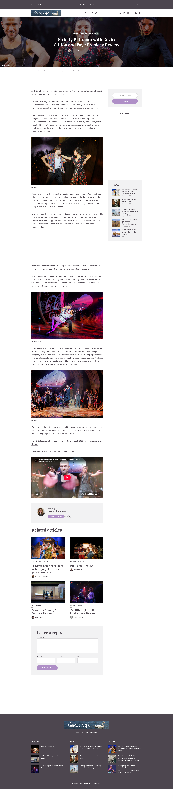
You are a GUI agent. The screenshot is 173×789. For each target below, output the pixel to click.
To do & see (43, 561)
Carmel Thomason (78, 51)
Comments (93, 732)
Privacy (78, 732)
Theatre (83, 33)
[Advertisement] (86, 79)
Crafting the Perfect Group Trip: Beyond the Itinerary (130, 211)
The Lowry (54, 441)
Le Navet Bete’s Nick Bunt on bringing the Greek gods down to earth (47, 569)
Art (32, 605)
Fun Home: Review (81, 565)
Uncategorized (95, 33)
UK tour (34, 444)
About (33, 4)
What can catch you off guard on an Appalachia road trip (129, 221)
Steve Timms (78, 617)
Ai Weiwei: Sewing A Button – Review (44, 612)
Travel (102, 13)
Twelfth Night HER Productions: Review (82, 612)
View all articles (56, 516)
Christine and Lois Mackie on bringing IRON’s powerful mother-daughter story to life (128, 758)
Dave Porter (78, 570)
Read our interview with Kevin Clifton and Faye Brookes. (54, 451)
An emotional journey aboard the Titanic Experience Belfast (129, 191)
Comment (40, 637)
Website (80, 657)
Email (59, 657)
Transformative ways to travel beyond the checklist (129, 232)
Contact (39, 4)
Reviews (111, 13)
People (95, 13)
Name (39, 657)
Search (125, 101)
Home (87, 13)
